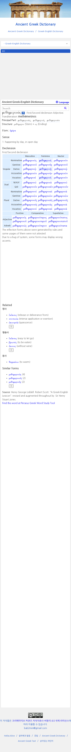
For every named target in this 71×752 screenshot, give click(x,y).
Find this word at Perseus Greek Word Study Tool (28, 403)
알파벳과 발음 (24, 736)
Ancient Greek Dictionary (36, 24)
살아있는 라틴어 (46, 741)
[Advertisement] (35, 76)
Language (63, 102)
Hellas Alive (9, 736)
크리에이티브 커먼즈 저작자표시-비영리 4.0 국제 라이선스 (40, 721)
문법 (36, 736)
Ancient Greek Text (27, 741)
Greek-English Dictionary (50, 31)
